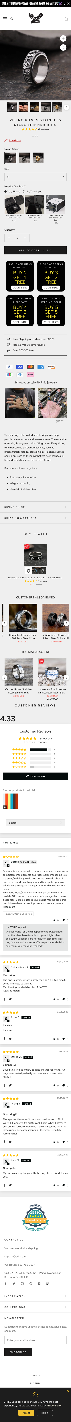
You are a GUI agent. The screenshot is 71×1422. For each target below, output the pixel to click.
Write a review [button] (36, 776)
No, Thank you (34, 191)
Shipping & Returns (20, 518)
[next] (66, 107)
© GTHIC (35, 1383)
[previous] (4, 107)
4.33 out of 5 (45, 738)
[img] (11, 857)
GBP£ (34, 1375)
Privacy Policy (54, 1405)
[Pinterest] (30, 1283)
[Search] (11, 18)
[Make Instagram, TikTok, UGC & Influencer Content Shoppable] (60, 421)
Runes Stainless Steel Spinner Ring (35, 577)
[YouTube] (39, 1283)
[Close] (68, 1391)
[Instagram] (22, 1283)
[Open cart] (66, 18)
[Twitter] (14, 1283)
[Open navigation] (5, 18)
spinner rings (24, 468)
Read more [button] (9, 907)
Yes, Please (13, 191)
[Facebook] (5, 1283)
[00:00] (35, 65)
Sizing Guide (14, 507)
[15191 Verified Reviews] (35, 1232)
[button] (30, 129)
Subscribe (18, 1352)
